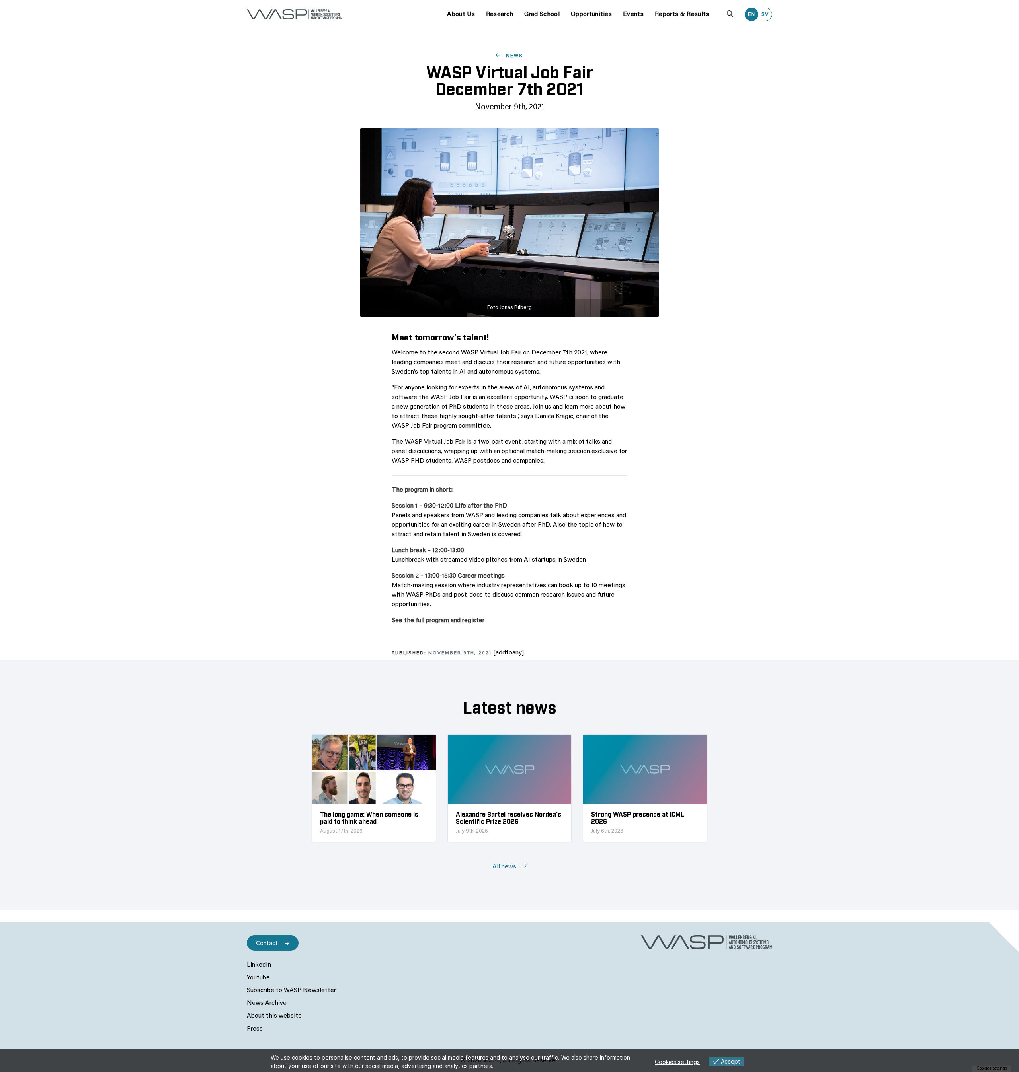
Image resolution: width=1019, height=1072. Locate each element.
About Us (461, 14)
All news (505, 867)
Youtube (258, 978)
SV (765, 14)
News (513, 56)
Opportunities (591, 14)
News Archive (267, 1003)
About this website (274, 1016)
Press (255, 1029)
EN (751, 14)
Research (499, 14)
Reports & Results (682, 14)
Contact (267, 943)
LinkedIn (259, 965)
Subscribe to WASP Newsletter (291, 990)
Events (633, 14)
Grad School (542, 14)
